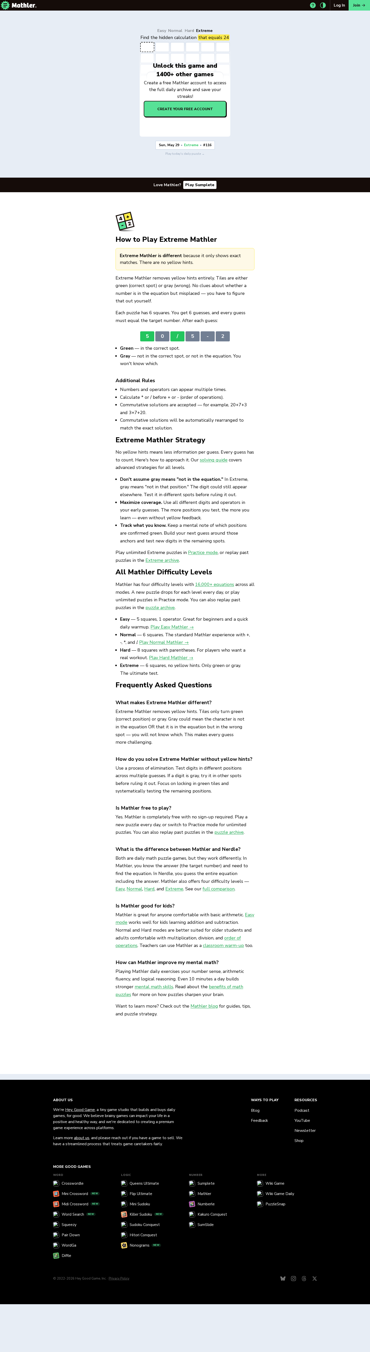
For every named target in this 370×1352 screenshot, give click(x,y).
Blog (255, 1110)
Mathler (204, 1193)
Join (356, 5)
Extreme (204, 30)
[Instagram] (293, 1278)
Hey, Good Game (80, 1109)
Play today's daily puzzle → (185, 154)
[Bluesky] (282, 1278)
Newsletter (305, 1130)
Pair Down (71, 1235)
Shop (299, 1140)
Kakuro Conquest (212, 1214)
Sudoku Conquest (145, 1224)
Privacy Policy (119, 1278)
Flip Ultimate (141, 1193)
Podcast (301, 1110)
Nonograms (145, 1245)
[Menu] (5, 5)
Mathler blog (204, 1006)
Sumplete (206, 1183)
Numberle (206, 1204)
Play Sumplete (199, 185)
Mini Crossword (80, 1193)
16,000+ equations (214, 584)
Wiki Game (275, 1183)
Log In (339, 5)
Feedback (259, 1120)
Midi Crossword (80, 1204)
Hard (189, 30)
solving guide (214, 460)
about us (81, 1138)
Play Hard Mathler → (171, 658)
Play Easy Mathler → (172, 627)
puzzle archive (160, 608)
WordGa (69, 1245)
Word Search (78, 1214)
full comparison (219, 889)
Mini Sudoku (140, 1204)
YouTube (302, 1120)
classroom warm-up (223, 945)
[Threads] (304, 1278)
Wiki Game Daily (280, 1193)
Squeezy (69, 1224)
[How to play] (313, 5)
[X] (314, 1278)
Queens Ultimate (144, 1183)
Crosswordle (73, 1183)
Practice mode (203, 552)
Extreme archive (162, 560)
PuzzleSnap (275, 1204)
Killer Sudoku (146, 1214)
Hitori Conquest (143, 1235)
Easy (161, 30)
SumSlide (206, 1224)
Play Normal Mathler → (164, 642)
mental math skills (154, 987)
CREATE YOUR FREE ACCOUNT (185, 109)
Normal (175, 30)
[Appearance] (323, 5)
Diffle (66, 1255)
